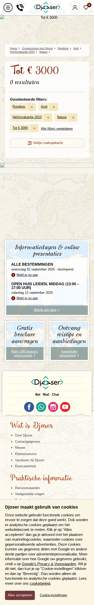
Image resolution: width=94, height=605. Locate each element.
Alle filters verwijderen (57, 128)
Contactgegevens (27, 441)
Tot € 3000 (20, 128)
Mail (46, 394)
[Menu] (8, 7)
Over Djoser (23, 435)
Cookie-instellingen (53, 595)
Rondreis (19, 106)
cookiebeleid (40, 583)
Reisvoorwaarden (27, 488)
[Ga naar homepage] (47, 7)
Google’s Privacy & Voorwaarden (49, 564)
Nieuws (20, 447)
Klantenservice (26, 454)
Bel (37, 394)
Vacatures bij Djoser (29, 460)
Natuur (62, 117)
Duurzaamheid (25, 466)
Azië (44, 106)
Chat (55, 394)
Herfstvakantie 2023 (27, 117)
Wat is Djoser (31, 426)
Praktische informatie (41, 478)
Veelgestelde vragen (29, 494)
